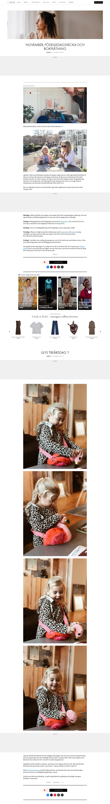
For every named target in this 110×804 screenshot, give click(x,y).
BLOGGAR (62, 2)
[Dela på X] (51, 266)
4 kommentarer (58, 262)
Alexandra (64, 221)
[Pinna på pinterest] (55, 266)
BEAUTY (26, 2)
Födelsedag (56, 782)
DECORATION (36, 2)
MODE (19, 2)
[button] (27, 293)
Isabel (73, 232)
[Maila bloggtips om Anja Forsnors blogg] (58, 266)
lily (62, 782)
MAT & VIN (46, 2)
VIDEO (54, 2)
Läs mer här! (82, 93)
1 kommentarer (58, 790)
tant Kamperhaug (33, 770)
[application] (55, 105)
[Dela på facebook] (47, 266)
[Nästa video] (89, 291)
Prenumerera (98, 2)
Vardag (48, 52)
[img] (45, 262)
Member (70, 2)
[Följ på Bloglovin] (62, 266)
